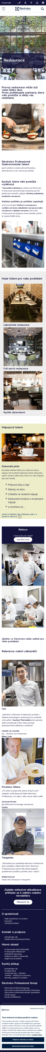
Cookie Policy (37, 1035)
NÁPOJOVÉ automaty (13, 954)
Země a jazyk (9, 995)
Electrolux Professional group (16, 988)
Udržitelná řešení (11, 923)
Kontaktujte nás (11, 937)
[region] (23, 1027)
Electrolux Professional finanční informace (22, 990)
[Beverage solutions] (23, 447)
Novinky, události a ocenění (15, 978)
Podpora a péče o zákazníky (16, 956)
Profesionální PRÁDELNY (14, 951)
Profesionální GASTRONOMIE (16, 949)
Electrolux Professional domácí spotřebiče (22, 992)
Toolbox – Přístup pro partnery (17, 975)
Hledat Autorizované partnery (17, 939)
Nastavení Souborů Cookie (23, 1046)
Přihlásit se (23, 902)
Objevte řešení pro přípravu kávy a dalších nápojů (19, 515)
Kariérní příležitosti (12, 997)
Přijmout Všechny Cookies (23, 1039)
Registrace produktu (13, 958)
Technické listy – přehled (14, 973)
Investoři (8, 921)
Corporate (6, 3)
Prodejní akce (10, 971)
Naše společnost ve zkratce (16, 918)
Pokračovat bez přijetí (37, 1008)
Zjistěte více (23, 539)
